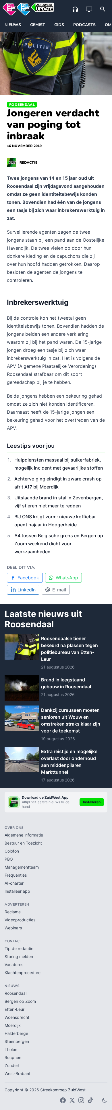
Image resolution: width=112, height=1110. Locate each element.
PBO (9, 859)
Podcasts (84, 25)
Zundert (12, 1065)
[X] (72, 1100)
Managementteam (22, 867)
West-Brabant (17, 1073)
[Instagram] (81, 1100)
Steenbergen (17, 1041)
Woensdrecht (17, 1017)
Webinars (13, 927)
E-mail (59, 590)
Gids (59, 25)
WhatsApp (67, 578)
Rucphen (13, 1057)
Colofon (12, 851)
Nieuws (13, 25)
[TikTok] (90, 1100)
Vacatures (14, 964)
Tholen (11, 1049)
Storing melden (19, 956)
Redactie (28, 162)
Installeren (92, 802)
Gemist (37, 25)
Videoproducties (20, 919)
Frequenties (16, 875)
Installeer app (17, 891)
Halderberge (16, 1033)
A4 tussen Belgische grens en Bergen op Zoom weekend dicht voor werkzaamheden (58, 543)
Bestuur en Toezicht (23, 843)
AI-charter (14, 883)
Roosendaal (22, 104)
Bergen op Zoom (20, 1001)
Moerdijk (13, 1025)
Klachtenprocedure (22, 972)
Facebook (28, 578)
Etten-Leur (14, 1009)
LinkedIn (27, 590)
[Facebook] (63, 1100)
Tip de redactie (19, 948)
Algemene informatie (24, 834)
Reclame (13, 911)
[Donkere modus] (104, 1100)
